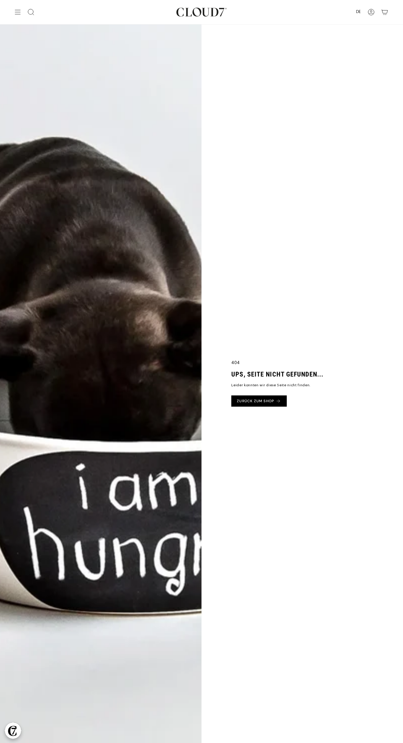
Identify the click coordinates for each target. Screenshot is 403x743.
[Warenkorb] (384, 12)
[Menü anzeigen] (18, 12)
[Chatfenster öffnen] (13, 730)
